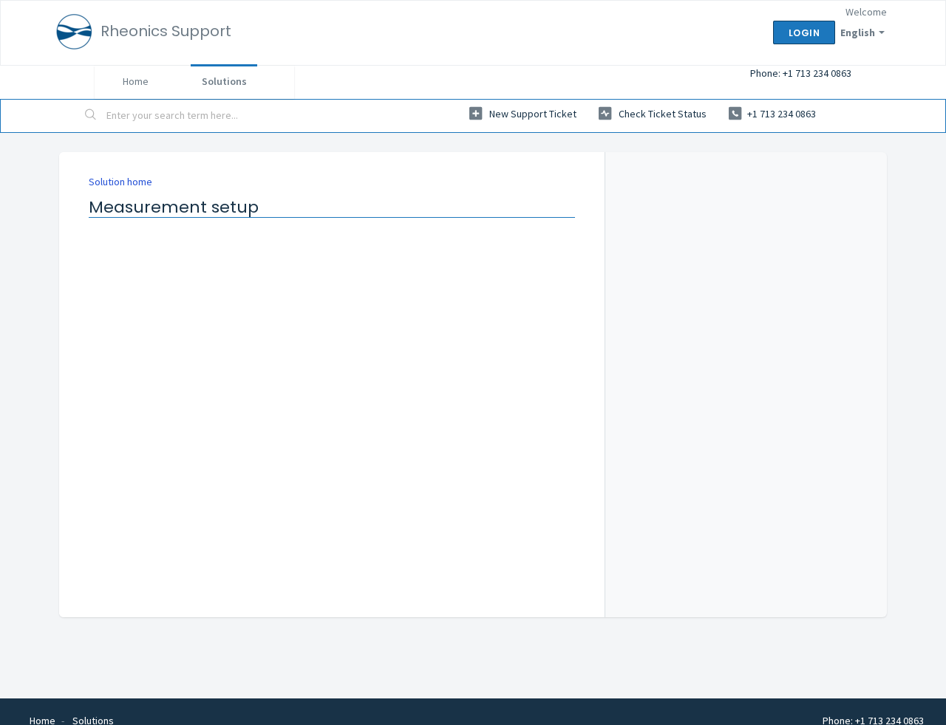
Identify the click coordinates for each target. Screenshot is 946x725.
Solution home (120, 181)
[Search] (91, 116)
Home (136, 81)
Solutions (224, 81)
